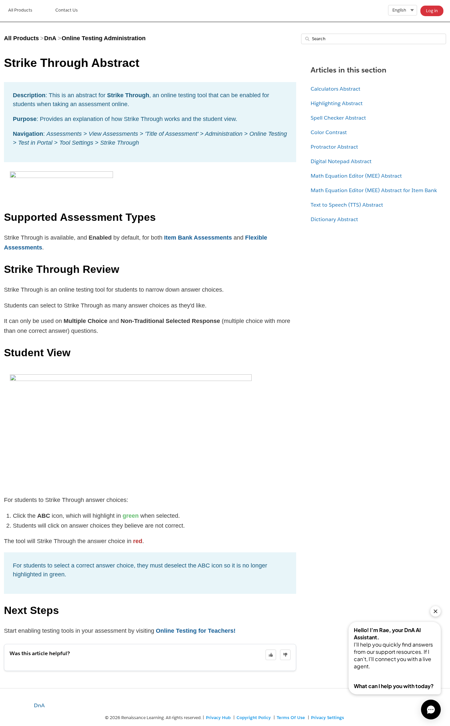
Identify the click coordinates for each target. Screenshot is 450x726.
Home (20, 10)
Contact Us (66, 10)
